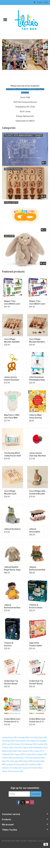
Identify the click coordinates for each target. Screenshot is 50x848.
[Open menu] (5, 19)
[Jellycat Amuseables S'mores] (37, 515)
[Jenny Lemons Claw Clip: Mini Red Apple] (37, 439)
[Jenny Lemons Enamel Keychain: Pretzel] (12, 363)
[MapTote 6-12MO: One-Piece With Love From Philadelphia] (12, 401)
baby (43, 737)
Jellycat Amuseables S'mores (34, 530)
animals (24, 737)
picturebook (37, 758)
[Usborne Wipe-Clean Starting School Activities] (37, 401)
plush (28, 761)
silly (17, 768)
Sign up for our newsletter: (25, 787)
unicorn (18, 771)
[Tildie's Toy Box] (30, 20)
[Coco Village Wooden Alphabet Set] (12, 325)
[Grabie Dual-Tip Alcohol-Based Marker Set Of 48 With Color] (37, 667)
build (34, 741)
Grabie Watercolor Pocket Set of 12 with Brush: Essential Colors (37, 720)
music (38, 751)
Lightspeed (41, 841)
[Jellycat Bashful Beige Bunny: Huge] (12, 553)
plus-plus (16, 761)
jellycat (7, 751)
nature (19, 754)
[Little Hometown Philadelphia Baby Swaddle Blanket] (37, 363)
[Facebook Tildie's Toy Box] (18, 802)
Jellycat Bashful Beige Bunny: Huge (12, 568)
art (34, 737)
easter (42, 744)
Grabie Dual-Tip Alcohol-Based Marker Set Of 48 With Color (36, 682)
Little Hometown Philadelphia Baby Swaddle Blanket (37, 378)
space (27, 768)
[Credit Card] (45, 844)
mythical (7, 754)
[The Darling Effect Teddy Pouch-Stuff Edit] (12, 439)
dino (20, 744)
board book (22, 741)
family (7, 747)
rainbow (35, 764)
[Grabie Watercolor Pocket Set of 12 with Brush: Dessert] (12, 705)
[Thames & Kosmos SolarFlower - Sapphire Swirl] (12, 629)
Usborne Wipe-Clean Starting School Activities (36, 416)
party (7, 758)
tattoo (6, 771)
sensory (7, 768)
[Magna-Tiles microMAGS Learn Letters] (12, 287)
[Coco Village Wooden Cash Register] (12, 477)
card (11, 744)
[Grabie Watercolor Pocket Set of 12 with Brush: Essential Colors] (37, 705)
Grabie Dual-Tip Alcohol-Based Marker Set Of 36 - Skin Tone (12, 682)
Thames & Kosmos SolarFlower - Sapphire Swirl (10, 644)
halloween (40, 747)
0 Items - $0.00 (42, 2)
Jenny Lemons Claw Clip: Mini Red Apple (37, 454)
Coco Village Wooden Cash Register (10, 492)
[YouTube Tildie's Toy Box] (27, 802)
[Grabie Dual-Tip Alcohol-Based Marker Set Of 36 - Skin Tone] (12, 667)
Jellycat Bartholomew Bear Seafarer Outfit (12, 606)
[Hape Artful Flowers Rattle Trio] (37, 629)
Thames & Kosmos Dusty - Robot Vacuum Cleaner (36, 606)
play (5, 761)
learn (17, 751)
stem (37, 768)
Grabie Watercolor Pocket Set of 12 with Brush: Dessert (12, 720)
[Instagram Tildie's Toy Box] (32, 802)
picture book (20, 758)
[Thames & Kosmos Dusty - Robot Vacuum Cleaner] (37, 591)
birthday (8, 741)
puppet (12, 764)
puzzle (23, 764)
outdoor (41, 754)
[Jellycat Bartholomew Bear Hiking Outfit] (37, 553)
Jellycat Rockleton (12, 529)
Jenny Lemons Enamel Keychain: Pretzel (12, 378)
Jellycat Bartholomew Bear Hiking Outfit (37, 568)
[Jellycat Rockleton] (12, 515)
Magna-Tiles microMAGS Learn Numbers (37, 302)
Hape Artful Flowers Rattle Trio (35, 644)
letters (27, 751)
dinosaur (31, 744)
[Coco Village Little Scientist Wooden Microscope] (37, 477)
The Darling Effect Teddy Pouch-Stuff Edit (12, 454)
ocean (30, 754)
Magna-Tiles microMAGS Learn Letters (12, 302)
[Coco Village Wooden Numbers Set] (37, 325)
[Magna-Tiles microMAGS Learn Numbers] (37, 287)
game (27, 747)
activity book (9, 737)
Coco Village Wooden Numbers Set (37, 340)
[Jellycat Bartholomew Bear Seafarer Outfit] (12, 591)
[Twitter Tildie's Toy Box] (23, 802)
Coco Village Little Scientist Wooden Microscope (37, 492)
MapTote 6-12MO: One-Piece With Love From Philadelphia (12, 416)
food (18, 747)
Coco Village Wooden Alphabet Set (12, 340)
